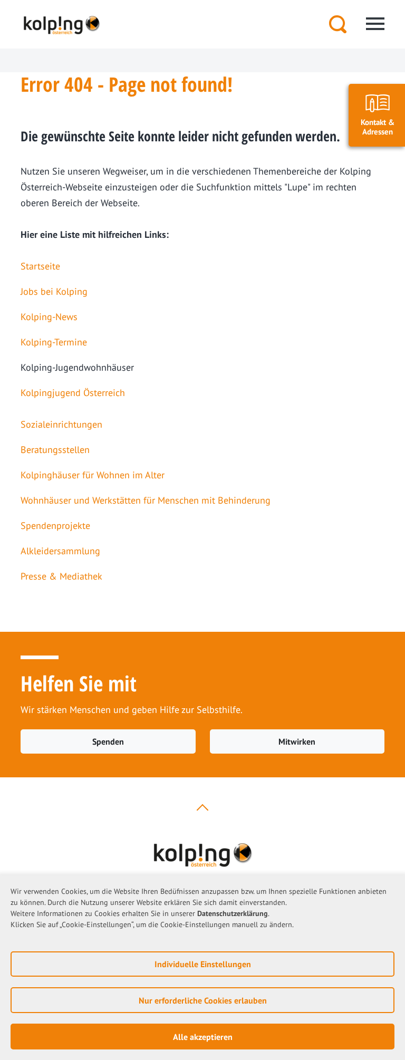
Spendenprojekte (55, 525)
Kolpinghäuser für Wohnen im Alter (93, 475)
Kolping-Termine (54, 342)
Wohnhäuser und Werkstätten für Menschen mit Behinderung (146, 500)
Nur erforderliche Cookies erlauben (203, 1000)
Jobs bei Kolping (54, 291)
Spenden (108, 741)
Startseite (40, 266)
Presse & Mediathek (61, 576)
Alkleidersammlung (60, 551)
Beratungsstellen (55, 450)
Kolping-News (49, 317)
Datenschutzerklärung (232, 913)
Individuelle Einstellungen (203, 964)
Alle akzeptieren (203, 1037)
